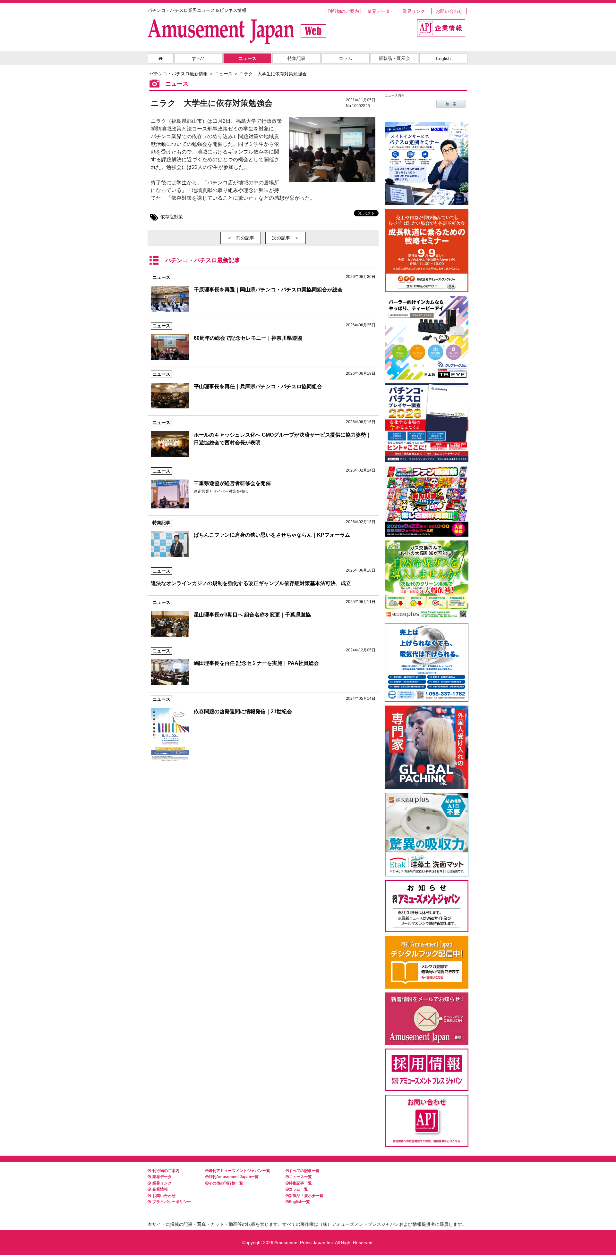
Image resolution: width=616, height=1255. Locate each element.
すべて (198, 58)
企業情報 (160, 1189)
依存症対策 (171, 216)
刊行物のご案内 (343, 11)
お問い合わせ (449, 11)
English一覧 (299, 1202)
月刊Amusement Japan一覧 (234, 1177)
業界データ (378, 11)
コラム (345, 58)
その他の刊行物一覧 (226, 1183)
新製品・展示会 (394, 58)
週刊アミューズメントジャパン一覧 (239, 1170)
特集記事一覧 (300, 1183)
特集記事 (296, 58)
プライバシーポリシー (171, 1202)
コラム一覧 (298, 1189)
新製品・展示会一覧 (306, 1195)
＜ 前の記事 (240, 237)
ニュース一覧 (300, 1177)
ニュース (247, 58)
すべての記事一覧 (304, 1170)
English (443, 58)
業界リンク (414, 11)
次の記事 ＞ (285, 237)
